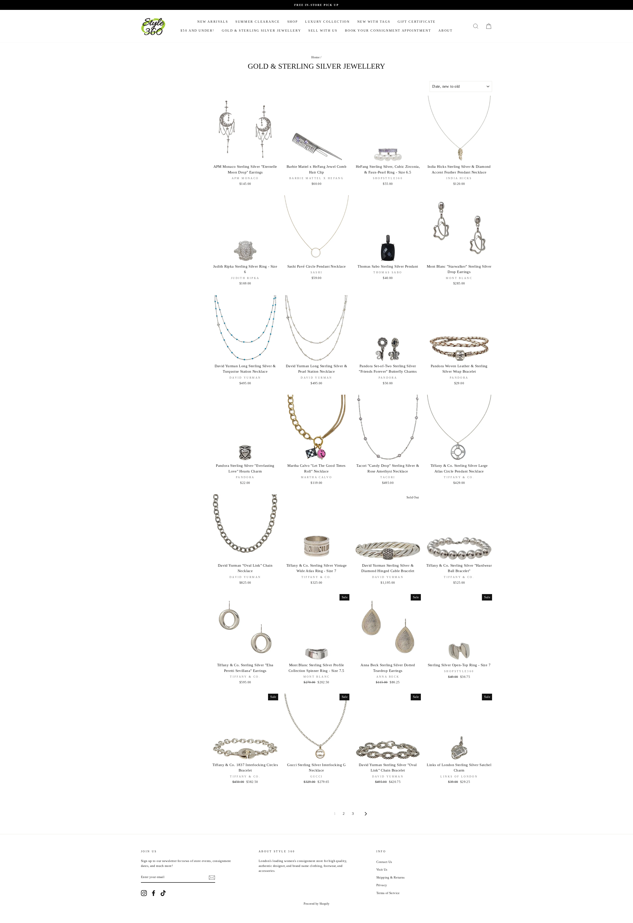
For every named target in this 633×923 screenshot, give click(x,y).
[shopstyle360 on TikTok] (163, 893)
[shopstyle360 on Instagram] (144, 893)
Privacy (381, 885)
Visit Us (381, 869)
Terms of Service (388, 893)
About (445, 30)
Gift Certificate (417, 21)
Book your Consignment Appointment (388, 30)
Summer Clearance (257, 21)
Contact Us (384, 862)
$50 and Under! (197, 30)
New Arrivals (212, 21)
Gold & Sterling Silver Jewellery (261, 30)
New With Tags (373, 21)
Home (315, 57)
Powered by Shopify (317, 903)
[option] (316, 4)
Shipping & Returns (390, 877)
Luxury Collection (327, 21)
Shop (292, 21)
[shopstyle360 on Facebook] (154, 893)
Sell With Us (322, 30)
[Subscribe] (212, 877)
